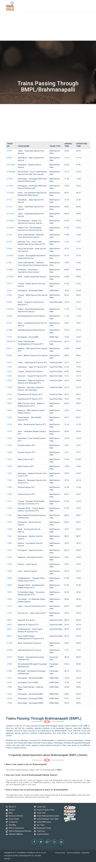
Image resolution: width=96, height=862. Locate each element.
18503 (9, 578)
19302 (9, 599)
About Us (12, 807)
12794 (9, 399)
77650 (9, 703)
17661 (9, 550)
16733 (9, 417)
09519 (9, 348)
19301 (9, 592)
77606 (9, 687)
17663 (9, 564)
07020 (9, 158)
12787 (9, 380)
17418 (9, 508)
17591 (9, 515)
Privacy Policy (60, 853)
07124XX (10, 228)
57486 (9, 671)
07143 (9, 242)
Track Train (41, 813)
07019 (9, 151)
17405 (9, 487)
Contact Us (12, 822)
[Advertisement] (48, 16)
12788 (9, 387)
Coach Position (42, 834)
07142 (9, 235)
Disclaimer (86, 853)
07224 (9, 249)
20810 (9, 625)
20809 (9, 620)
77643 (9, 694)
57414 (9, 657)
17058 (9, 452)
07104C (10, 186)
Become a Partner (15, 816)
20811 (9, 629)
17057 (9, 445)
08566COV (11, 341)
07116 (9, 207)
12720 (9, 367)
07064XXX (11, 172)
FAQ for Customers (16, 828)
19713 (9, 606)
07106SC (10, 193)
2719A (9, 643)
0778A (9, 330)
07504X (10, 270)
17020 (9, 438)
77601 (9, 678)
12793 (9, 394)
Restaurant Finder (43, 828)
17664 (9, 571)
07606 (9, 302)
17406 (9, 494)
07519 (9, 284)
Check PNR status (43, 822)
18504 (9, 585)
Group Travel (13, 819)
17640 (9, 529)
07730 (9, 323)
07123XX (10, 221)
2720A (9, 650)
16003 (9, 403)
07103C (10, 179)
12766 (9, 376)
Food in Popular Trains (45, 810)
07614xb (10, 309)
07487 (9, 263)
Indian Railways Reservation (47, 816)
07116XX (10, 214)
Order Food (41, 807)
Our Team (40, 825)
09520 (9, 355)
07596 (9, 290)
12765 (9, 371)
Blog (10, 813)
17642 (9, 543)
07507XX (10, 277)
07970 (9, 337)
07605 (9, 295)
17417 (9, 501)
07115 (9, 200)
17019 (9, 431)
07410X (10, 256)
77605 (9, 682)
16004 (9, 410)
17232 (9, 480)
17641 (9, 536)
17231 (9, 473)
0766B (9, 316)
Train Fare (40, 831)
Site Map (12, 825)
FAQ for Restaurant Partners (19, 831)
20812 (9, 636)
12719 (9, 362)
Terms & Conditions (73, 853)
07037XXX (11, 165)
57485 (9, 664)
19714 (9, 613)
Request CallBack (15, 834)
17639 (9, 522)
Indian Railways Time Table (47, 819)
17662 (9, 557)
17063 (9, 459)
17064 (9, 466)
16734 (9, 424)
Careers (11, 810)
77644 (9, 698)
